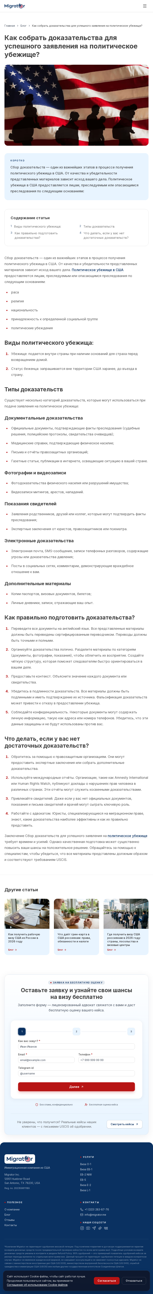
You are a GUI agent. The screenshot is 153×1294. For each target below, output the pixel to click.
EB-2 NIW (86, 1174)
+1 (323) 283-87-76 (97, 1209)
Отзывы (9, 1219)
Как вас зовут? (29, 1041)
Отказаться (134, 1280)
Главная (9, 25)
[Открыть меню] (145, 6)
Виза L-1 (85, 1190)
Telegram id (26, 1068)
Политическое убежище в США (98, 270)
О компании (12, 1209)
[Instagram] (82, 1228)
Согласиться (107, 1280)
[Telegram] (94, 1228)
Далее (74, 1087)
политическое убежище (127, 836)
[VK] (106, 1228)
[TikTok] (100, 1228)
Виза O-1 (85, 1164)
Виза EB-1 (86, 1169)
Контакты (10, 1225)
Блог (23, 25)
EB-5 (83, 1179)
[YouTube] (88, 1228)
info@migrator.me (95, 1214)
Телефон (85, 1054)
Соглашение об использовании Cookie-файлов (37, 1284)
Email (22, 1054)
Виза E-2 (85, 1185)
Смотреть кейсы (122, 1124)
